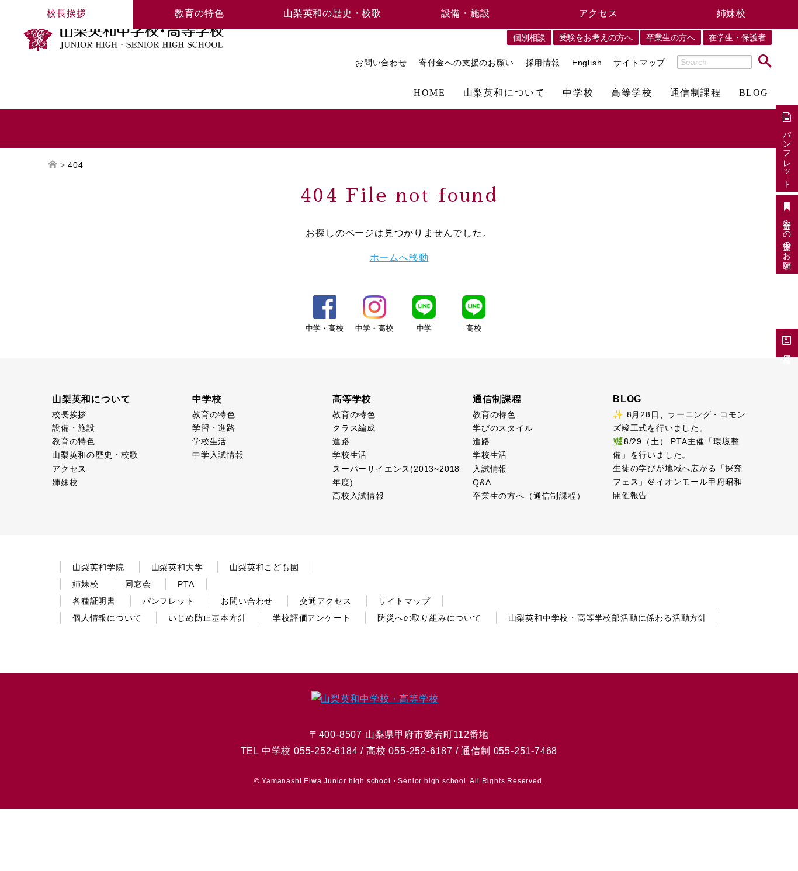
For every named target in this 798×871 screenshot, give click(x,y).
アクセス (598, 13)
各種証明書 (94, 601)
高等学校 (631, 93)
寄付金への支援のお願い (466, 62)
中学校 (578, 93)
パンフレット (787, 155)
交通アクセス (326, 601)
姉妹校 (731, 13)
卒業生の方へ (670, 37)
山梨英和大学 (177, 567)
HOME (429, 93)
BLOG (754, 93)
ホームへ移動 (399, 257)
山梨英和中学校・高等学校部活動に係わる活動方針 (607, 618)
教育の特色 (199, 13)
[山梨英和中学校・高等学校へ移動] (52, 165)
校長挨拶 (66, 13)
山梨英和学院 (98, 567)
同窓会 (138, 584)
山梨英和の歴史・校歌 (332, 13)
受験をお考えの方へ (596, 37)
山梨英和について (504, 93)
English (587, 62)
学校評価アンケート (312, 618)
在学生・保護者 (737, 37)
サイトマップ (639, 62)
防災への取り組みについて (429, 618)
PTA (186, 584)
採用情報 (543, 62)
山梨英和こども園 (264, 567)
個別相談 (529, 37)
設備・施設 (465, 13)
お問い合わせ (381, 62)
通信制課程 (695, 93)
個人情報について (106, 618)
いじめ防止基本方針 (207, 618)
